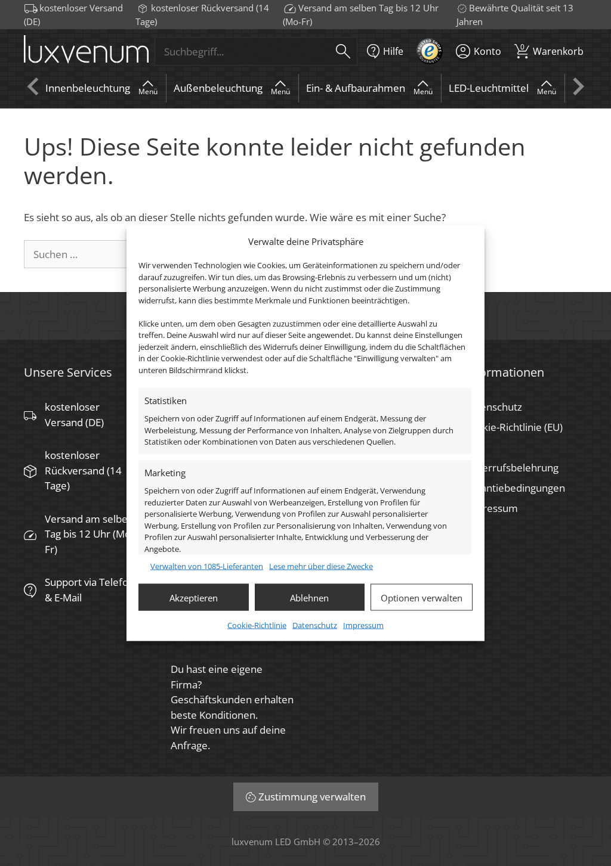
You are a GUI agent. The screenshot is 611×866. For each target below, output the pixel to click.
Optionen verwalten (421, 597)
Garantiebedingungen (514, 488)
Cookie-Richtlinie (256, 625)
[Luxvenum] (86, 51)
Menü (148, 91)
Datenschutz (314, 625)
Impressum (363, 625)
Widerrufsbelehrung (511, 467)
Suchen (343, 51)
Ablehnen (309, 597)
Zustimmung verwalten (312, 796)
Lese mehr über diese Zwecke (321, 565)
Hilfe (393, 51)
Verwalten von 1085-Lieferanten (206, 565)
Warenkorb (552, 50)
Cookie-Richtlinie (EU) (513, 427)
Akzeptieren (193, 597)
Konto (487, 51)
